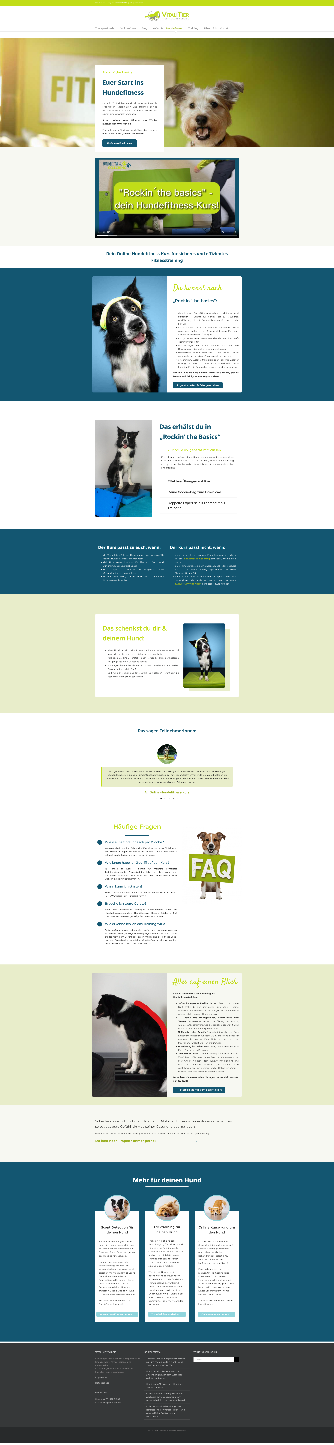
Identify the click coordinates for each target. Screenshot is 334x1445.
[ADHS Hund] (167, 1196)
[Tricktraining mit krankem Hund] (216, 1196)
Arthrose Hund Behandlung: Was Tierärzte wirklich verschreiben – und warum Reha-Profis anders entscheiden (165, 1411)
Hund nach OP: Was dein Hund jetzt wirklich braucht (165, 1386)
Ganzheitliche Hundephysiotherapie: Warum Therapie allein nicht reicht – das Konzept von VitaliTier (165, 1362)
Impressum (101, 1377)
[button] (197, 450)
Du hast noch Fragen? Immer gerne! (126, 1141)
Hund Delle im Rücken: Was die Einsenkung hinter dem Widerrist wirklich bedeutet (164, 1374)
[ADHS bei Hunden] (117, 1196)
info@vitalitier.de (136, 3)
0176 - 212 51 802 (111, 1399)
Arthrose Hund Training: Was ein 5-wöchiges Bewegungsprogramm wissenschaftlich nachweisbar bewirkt (166, 1396)
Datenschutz (102, 1383)
